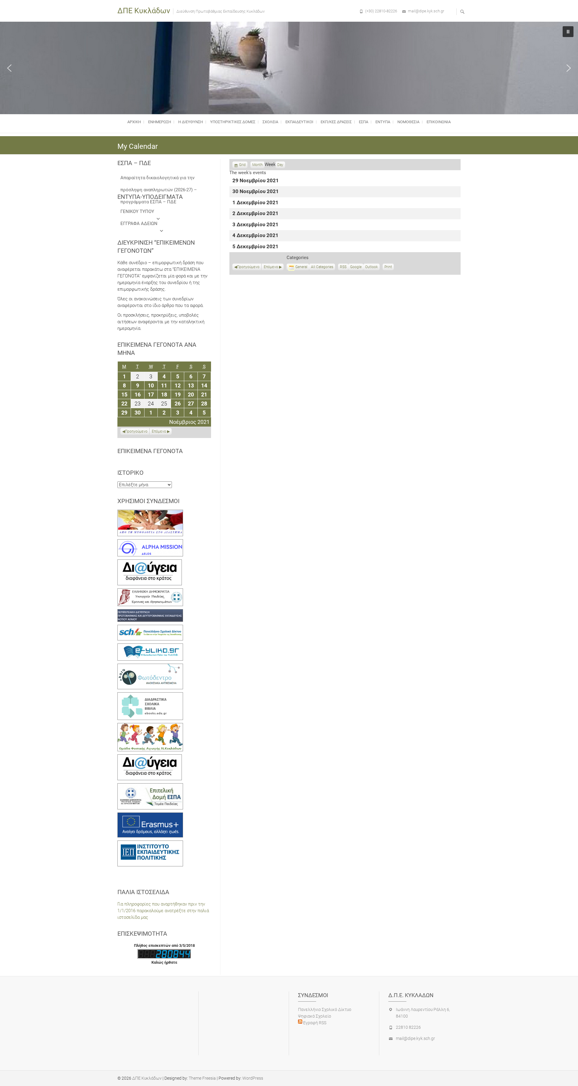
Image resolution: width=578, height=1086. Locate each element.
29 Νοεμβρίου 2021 (255, 180)
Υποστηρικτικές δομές (232, 122)
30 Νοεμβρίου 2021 (255, 191)
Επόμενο (271, 267)
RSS (343, 267)
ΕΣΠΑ (363, 122)
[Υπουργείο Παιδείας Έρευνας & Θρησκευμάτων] (150, 591)
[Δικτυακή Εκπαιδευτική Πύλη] (150, 646)
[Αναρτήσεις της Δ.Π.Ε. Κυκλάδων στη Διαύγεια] (149, 562)
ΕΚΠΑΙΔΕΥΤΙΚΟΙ (299, 122)
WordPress (252, 1078)
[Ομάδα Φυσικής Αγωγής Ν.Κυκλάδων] (150, 726)
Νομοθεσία (408, 122)
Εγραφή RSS (314, 1022)
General (301, 267)
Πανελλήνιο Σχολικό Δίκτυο (324, 1009)
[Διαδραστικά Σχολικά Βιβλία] (150, 695)
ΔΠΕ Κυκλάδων (143, 10)
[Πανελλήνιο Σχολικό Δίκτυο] (150, 628)
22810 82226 (408, 1027)
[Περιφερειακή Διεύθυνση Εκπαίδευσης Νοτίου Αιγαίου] (150, 612)
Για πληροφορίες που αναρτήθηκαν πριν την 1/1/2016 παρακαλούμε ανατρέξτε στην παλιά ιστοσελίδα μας (163, 910)
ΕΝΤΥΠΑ (382, 122)
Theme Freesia (202, 1078)
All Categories (322, 267)
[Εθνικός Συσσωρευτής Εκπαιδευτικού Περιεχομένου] (150, 667)
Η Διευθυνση (190, 122)
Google (356, 267)
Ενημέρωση (159, 122)
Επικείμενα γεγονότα (150, 451)
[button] (9, 68)
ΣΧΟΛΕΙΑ (270, 122)
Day (280, 165)
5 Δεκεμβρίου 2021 (255, 246)
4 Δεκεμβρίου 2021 (255, 235)
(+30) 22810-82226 (381, 11)
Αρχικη (134, 122)
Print (389, 267)
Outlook (371, 267)
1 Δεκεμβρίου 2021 (255, 202)
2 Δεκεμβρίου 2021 (255, 213)
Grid (242, 165)
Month (257, 165)
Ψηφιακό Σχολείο (314, 1016)
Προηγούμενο (248, 267)
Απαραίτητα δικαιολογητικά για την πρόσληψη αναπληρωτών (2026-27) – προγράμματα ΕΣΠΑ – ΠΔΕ (158, 179)
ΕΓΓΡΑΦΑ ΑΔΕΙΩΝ (138, 223)
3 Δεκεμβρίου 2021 (255, 224)
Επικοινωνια (439, 122)
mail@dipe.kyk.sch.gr (426, 11)
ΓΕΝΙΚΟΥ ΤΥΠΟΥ (137, 211)
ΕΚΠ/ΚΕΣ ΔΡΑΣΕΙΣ (336, 122)
